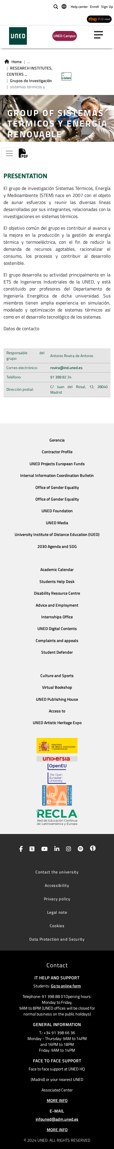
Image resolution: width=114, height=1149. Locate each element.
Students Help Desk (57, 581)
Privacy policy (57, 899)
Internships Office (57, 617)
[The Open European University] (57, 773)
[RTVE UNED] (99, 19)
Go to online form (66, 986)
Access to (57, 711)
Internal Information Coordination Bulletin (57, 475)
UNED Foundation (57, 511)
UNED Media (57, 523)
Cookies (57, 926)
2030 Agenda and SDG (57, 546)
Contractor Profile (57, 452)
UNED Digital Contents (57, 628)
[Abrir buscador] (55, 6)
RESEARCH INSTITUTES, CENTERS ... (29, 71)
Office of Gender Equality (57, 487)
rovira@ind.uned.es (66, 368)
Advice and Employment (57, 605)
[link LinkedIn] (55, 849)
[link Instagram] (67, 849)
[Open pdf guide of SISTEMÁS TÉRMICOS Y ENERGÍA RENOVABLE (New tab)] (23, 154)
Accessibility (57, 885)
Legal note (57, 912)
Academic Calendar (57, 569)
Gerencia (57, 440)
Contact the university (56, 872)
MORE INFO (57, 1100)
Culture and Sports (57, 675)
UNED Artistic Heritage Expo (57, 722)
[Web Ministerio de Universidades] (57, 745)
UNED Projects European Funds (57, 464)
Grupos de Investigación (31, 80)
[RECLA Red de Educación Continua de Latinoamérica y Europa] (57, 817)
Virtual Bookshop (57, 687)
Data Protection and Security (57, 939)
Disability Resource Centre (57, 593)
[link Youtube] (43, 849)
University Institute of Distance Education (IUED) (57, 534)
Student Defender (57, 652)
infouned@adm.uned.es (57, 1119)
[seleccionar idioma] (64, 6)
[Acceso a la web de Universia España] (57, 758)
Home (16, 61)
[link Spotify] (79, 849)
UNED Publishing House (57, 699)
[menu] (100, 34)
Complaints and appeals (57, 640)
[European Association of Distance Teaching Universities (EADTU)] (57, 795)
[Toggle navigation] (9, 153)
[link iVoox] (91, 849)
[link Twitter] (31, 849)
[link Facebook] (19, 849)
